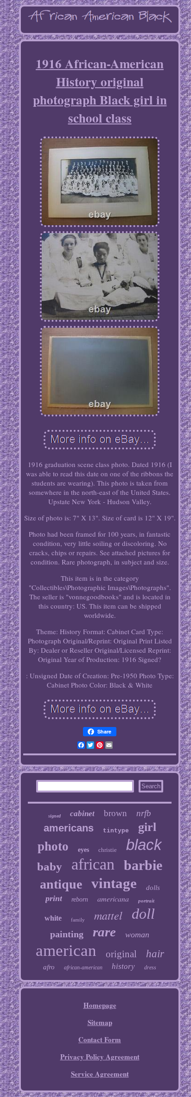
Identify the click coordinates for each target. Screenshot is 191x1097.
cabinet (82, 813)
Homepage (99, 1005)
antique (61, 884)
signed (54, 815)
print (53, 898)
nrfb (143, 813)
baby (49, 866)
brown (115, 813)
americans (69, 828)
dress (150, 967)
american (66, 950)
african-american (83, 967)
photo (53, 846)
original (121, 954)
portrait (146, 900)
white (53, 918)
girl (147, 827)
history (123, 966)
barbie (143, 865)
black (144, 844)
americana (113, 898)
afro (49, 967)
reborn (79, 899)
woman (137, 934)
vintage (114, 883)
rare (104, 931)
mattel (108, 915)
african (93, 864)
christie (107, 849)
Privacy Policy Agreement (100, 1057)
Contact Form (99, 1039)
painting (66, 934)
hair (155, 954)
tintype (116, 830)
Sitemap (100, 1022)
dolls (153, 887)
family (78, 919)
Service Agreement (100, 1074)
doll (143, 913)
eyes (83, 849)
